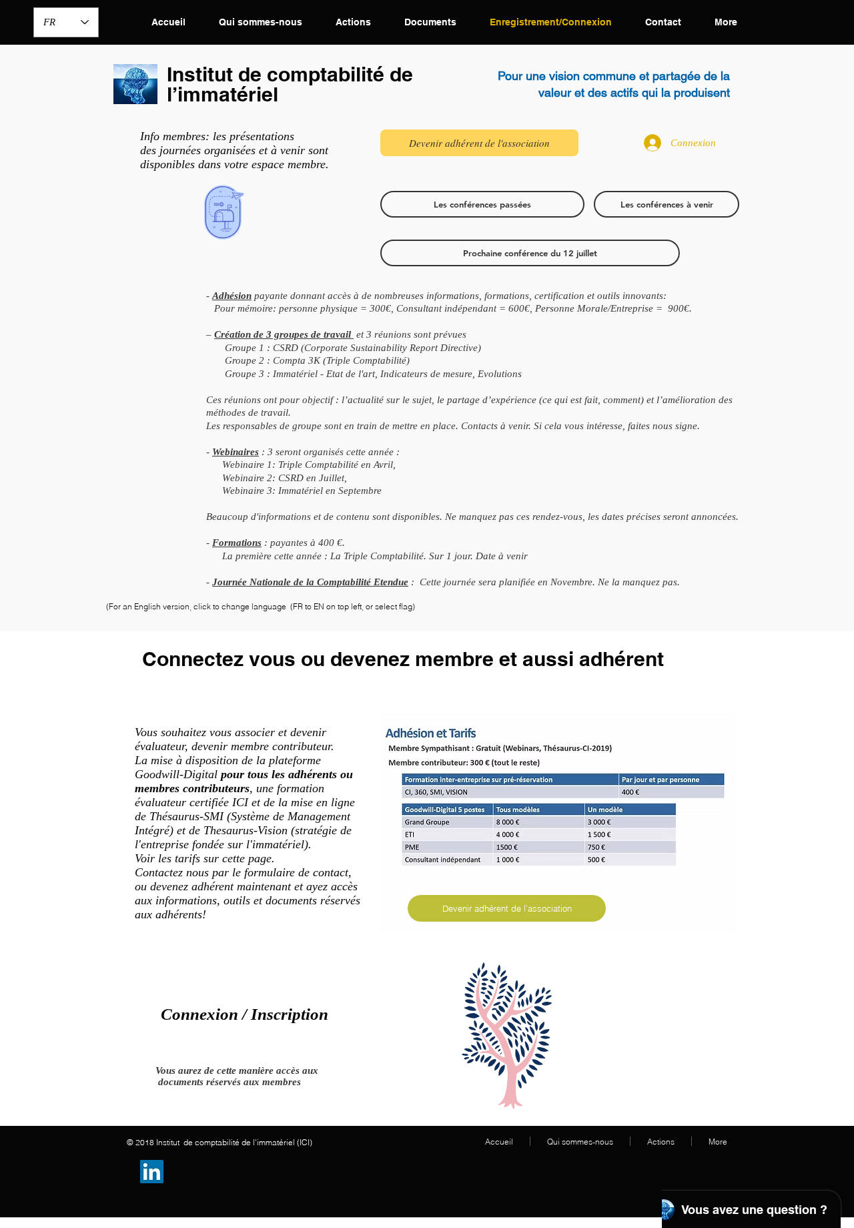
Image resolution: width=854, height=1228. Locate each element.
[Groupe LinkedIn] (151, 1171)
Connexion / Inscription (244, 1014)
